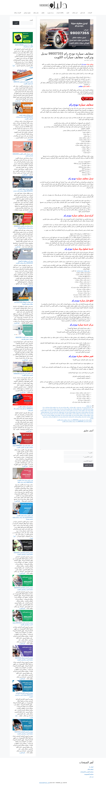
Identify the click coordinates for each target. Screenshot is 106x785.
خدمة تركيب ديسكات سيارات (47, 410)
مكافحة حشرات (60, 12)
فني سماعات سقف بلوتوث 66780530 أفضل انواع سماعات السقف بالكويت (24, 116)
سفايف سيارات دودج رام (66, 415)
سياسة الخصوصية (88, 774)
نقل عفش (82, 12)
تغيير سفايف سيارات (82, 410)
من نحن (91, 776)
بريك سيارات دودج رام (87, 407)
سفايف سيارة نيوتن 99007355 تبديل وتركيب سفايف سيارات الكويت (77, 421)
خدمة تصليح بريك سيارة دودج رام (57, 412)
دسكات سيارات (68, 413)
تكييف (67, 12)
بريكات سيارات (73, 407)
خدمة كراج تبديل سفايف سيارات (79, 413)
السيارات (90, 12)
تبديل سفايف (89, 405)
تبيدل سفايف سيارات (77, 408)
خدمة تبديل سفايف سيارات (72, 410)
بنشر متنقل (36, 12)
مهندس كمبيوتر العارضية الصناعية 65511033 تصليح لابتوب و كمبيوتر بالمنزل (24, 694)
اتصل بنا (91, 767)
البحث (31, 20)
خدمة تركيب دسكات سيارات (60, 410)
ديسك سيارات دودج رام (49, 413)
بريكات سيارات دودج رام (64, 407)
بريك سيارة (79, 407)
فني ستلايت (74, 12)
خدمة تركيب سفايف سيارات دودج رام (73, 412)
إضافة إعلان (90, 769)
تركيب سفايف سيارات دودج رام (52, 408)
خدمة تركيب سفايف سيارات (87, 412)
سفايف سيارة (57, 415)
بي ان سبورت (50, 12)
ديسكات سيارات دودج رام (77, 415)
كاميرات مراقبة (17, 12)
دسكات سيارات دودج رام (59, 413)
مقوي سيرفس (27, 12)
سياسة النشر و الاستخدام (86, 771)
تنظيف (42, 12)
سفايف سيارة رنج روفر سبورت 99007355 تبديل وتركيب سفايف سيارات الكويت (74, 419)
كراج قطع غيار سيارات (53, 416)
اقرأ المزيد (17, 100)
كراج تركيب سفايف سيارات (80, 416)
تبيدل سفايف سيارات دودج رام (66, 408)
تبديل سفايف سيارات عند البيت (51, 407)
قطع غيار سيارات (50, 415)
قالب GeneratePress (44, 782)
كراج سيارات (71, 416)
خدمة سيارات (80, 271)
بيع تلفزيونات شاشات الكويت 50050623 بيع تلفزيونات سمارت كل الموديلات (23, 408)
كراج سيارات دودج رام (63, 416)
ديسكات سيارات (87, 415)
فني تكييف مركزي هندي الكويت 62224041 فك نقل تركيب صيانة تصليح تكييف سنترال (23, 517)
